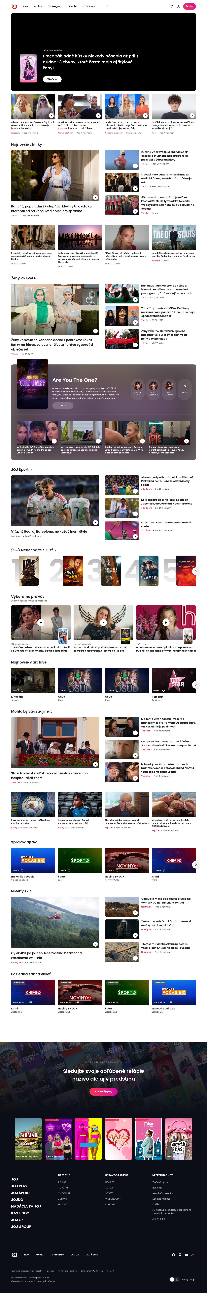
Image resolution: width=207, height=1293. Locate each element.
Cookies (50, 1271)
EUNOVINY (111, 1204)
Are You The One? (74, 380)
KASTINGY (20, 1213)
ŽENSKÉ (62, 1182)
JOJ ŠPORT (20, 1192)
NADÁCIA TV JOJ (26, 1206)
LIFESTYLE (64, 1175)
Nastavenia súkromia (67, 1271)
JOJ (14, 1179)
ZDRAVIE (63, 1198)
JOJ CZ (17, 1219)
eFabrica (51, 1281)
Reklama (157, 1187)
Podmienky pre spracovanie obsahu (27, 1271)
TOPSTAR (63, 1187)
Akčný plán (158, 1218)
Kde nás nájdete (161, 1198)
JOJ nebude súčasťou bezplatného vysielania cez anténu (171, 1211)
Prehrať (99, 1091)
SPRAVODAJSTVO (116, 1175)
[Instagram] (180, 1255)
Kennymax (28, 1281)
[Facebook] (173, 1255)
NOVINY (109, 1182)
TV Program (55, 6)
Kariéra (156, 1204)
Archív (38, 6)
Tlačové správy (161, 1182)
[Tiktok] (193, 1255)
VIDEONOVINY (113, 1198)
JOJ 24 (72, 6)
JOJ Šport (89, 6)
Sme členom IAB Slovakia (92, 1271)
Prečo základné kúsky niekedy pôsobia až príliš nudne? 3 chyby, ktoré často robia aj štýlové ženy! (91, 62)
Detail (63, 405)
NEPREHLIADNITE (162, 1175)
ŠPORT (109, 1193)
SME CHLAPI (64, 1193)
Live (25, 6)
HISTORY (63, 1204)
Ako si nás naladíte (162, 1193)
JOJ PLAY (19, 1186)
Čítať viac (52, 79)
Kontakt (110, 1271)
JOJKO (17, 1199)
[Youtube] (186, 1255)
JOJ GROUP (21, 1226)
